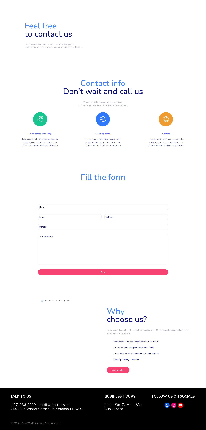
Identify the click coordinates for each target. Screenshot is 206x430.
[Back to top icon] (191, 423)
